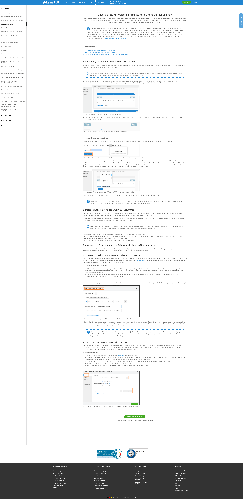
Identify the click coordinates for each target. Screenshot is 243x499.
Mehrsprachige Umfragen (9, 43)
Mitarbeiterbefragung (100, 471)
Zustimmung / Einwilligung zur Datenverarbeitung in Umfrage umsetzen (108, 54)
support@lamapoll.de (119, 3)
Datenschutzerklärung (181, 490)
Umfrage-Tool (138, 471)
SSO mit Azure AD (7, 97)
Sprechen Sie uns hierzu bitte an (114, 38)
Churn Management (58, 480)
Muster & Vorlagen (140, 476)
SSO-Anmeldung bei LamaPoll (10, 93)
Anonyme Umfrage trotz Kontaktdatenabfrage (9, 105)
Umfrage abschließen (8, 66)
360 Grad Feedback (99, 478)
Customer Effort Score (59, 478)
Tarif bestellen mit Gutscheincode (12, 77)
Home (119, 7)
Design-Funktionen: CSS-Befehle (11, 31)
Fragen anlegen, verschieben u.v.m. (12, 20)
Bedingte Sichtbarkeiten (9, 35)
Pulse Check (97, 476)
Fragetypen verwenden (8, 110)
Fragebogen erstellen (140, 473)
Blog (176, 483)
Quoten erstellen (6, 54)
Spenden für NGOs (180, 473)
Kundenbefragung (58, 471)
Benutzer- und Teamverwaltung (11, 70)
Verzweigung (140, 260)
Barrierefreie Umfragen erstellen (11, 86)
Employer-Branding (99, 480)
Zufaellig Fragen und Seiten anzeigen (13, 57)
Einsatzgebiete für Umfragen (140, 479)
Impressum (178, 493)
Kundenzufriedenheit (59, 473)
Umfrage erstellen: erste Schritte (11, 17)
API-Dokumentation (181, 478)
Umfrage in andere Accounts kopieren (13, 101)
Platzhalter (4, 50)
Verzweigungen (6, 39)
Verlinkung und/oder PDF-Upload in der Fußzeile (100, 50)
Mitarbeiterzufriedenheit (101, 473)
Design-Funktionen (7, 28)
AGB (176, 488)
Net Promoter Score (58, 476)
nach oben (86, 424)
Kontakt (177, 485)
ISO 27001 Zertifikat (180, 476)
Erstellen (133, 7)
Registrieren (186, 2)
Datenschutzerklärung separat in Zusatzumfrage (100, 52)
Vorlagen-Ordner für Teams (10, 90)
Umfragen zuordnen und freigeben (12, 74)
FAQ (2, 125)
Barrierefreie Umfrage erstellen (141, 482)
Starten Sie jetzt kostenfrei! (134, 417)
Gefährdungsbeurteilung (101, 485)
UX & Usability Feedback (60, 483)
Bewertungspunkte (7, 46)
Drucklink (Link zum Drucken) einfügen (10, 61)
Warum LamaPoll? (180, 471)
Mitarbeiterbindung (99, 483)
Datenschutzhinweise (8, 24)
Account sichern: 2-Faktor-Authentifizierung (9, 81)
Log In (195, 2)
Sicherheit (178, 480)
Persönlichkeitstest (99, 488)
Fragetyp (120, 355)
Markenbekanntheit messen (58, 486)
